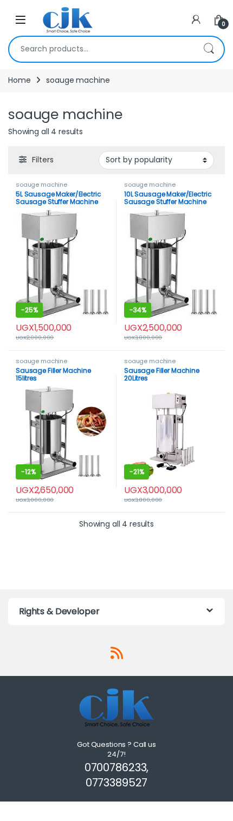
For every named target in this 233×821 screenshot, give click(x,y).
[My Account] (196, 20)
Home (19, 80)
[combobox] (101, 49)
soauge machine (41, 184)
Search (208, 49)
